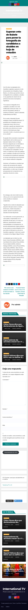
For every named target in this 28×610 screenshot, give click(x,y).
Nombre (5, 409)
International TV (14, 10)
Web (4, 425)
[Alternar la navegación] (26, 20)
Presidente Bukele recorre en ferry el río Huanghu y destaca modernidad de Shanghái (20, 291)
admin (15, 56)
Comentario (6, 379)
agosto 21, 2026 (9, 524)
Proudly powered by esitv (6, 603)
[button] (20, 20)
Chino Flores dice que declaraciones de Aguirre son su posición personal (13, 326)
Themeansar (23, 603)
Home (2, 606)
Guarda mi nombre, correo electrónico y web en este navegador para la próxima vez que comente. (14, 438)
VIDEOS (7, 606)
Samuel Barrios (16, 328)
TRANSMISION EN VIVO (10, 452)
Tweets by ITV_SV (7, 485)
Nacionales (9, 28)
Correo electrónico (8, 417)
